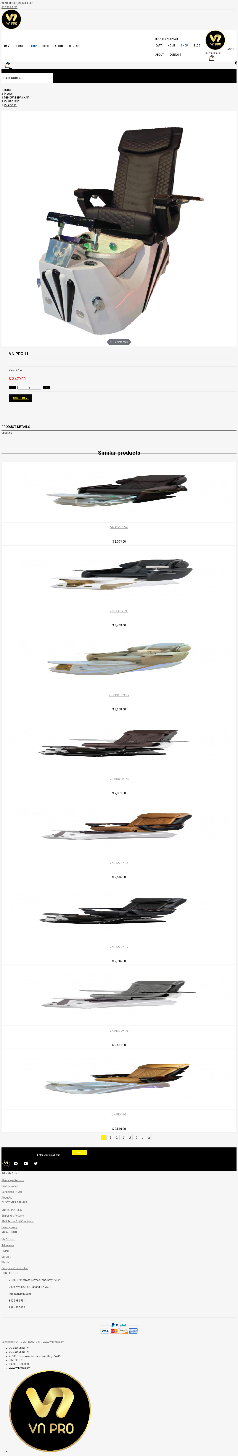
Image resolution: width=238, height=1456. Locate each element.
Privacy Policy (9, 1227)
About (59, 46)
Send (79, 1152)
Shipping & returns (12, 1180)
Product (8, 93)
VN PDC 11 (10, 105)
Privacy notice (9, 1186)
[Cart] (211, 60)
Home (20, 46)
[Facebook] (6, 1164)
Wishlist (5, 1262)
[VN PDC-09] (119, 1107)
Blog (45, 46)
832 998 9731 (9, 7)
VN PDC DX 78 (119, 779)
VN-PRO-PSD (12, 101)
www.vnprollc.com (53, 1341)
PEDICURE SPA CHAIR (17, 97)
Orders (5, 1250)
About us (6, 1197)
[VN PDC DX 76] (119, 1023)
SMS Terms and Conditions (17, 1221)
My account (8, 1239)
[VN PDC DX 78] (119, 771)
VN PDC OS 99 (119, 611)
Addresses (7, 1245)
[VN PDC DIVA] (119, 520)
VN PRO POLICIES (11, 1209)
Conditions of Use (11, 1191)
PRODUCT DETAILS (15, 427)
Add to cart (21, 398)
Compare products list (14, 1268)
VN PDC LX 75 (119, 863)
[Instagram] (16, 1164)
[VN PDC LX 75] (119, 855)
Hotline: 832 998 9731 (165, 39)
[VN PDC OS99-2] (119, 687)
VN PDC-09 (119, 1114)
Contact (75, 46)
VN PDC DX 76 (119, 1030)
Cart (7, 46)
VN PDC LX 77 (119, 947)
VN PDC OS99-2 (119, 695)
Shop (33, 46)
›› (149, 1137)
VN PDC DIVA (119, 527)
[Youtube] (26, 1164)
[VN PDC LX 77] (119, 939)
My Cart (6, 1256)
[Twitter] (35, 1164)
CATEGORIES (12, 78)
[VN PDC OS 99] (119, 604)
